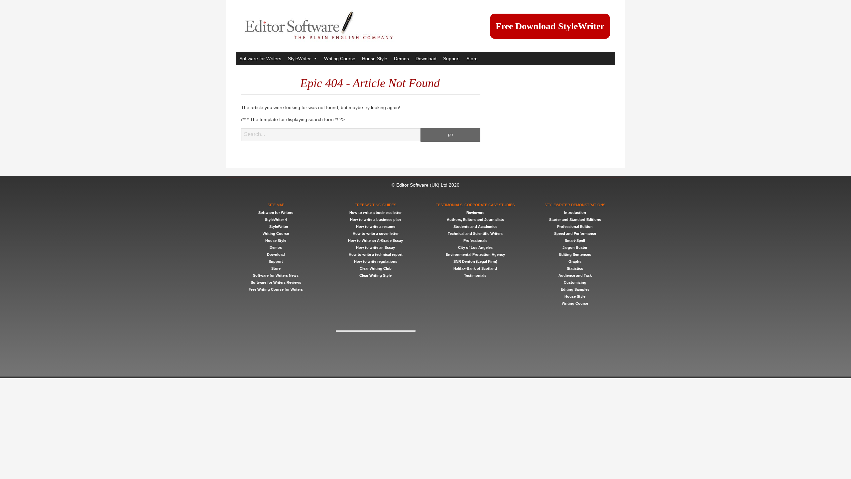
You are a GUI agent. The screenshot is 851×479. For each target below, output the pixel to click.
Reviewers (475, 213)
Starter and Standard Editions (575, 220)
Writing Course (339, 58)
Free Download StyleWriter (550, 26)
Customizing (575, 282)
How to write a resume (375, 227)
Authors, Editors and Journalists (475, 220)
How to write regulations (375, 261)
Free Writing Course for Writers (276, 289)
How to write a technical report (376, 254)
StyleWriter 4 (276, 220)
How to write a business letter (375, 213)
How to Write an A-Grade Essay (375, 240)
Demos (401, 58)
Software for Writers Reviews (276, 282)
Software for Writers (260, 58)
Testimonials (475, 275)
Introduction (575, 213)
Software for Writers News (276, 275)
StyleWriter (299, 58)
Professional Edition (575, 227)
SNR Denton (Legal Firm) (475, 261)
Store (472, 58)
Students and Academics (475, 227)
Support (451, 58)
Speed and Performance (575, 234)
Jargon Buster (574, 247)
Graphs (574, 261)
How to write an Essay (375, 247)
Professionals (475, 240)
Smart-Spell (575, 240)
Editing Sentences (575, 254)
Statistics (575, 268)
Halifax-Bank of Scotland (475, 268)
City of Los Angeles (475, 247)
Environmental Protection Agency (475, 254)
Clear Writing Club (376, 268)
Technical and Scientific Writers (475, 234)
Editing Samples (575, 289)
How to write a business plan (375, 220)
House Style (374, 58)
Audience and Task (575, 275)
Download (426, 58)
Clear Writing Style (375, 275)
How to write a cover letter (376, 234)
